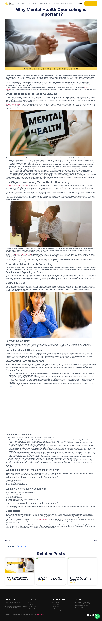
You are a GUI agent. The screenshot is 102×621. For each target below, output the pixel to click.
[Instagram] (90, 615)
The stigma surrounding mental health (17, 185)
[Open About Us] (27, 3)
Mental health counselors (13, 104)
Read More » (11, 581)
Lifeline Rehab (43, 519)
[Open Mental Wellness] (38, 3)
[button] (18, 546)
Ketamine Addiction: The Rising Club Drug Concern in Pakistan (50, 578)
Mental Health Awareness (23, 254)
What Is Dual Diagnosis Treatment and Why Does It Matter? (80, 579)
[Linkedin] (93, 615)
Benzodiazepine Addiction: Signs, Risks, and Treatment (17, 578)
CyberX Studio (40, 614)
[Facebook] (88, 615)
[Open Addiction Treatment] (51, 3)
